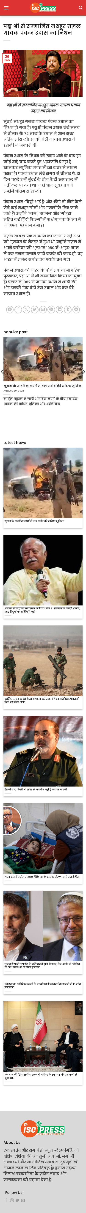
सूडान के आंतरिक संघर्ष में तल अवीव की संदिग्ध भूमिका (34, 521)
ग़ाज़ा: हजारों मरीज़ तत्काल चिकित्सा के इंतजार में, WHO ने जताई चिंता (42, 877)
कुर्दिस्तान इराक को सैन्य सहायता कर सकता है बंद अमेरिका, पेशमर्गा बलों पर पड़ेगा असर (41, 701)
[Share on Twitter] (35, 309)
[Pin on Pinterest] (51, 309)
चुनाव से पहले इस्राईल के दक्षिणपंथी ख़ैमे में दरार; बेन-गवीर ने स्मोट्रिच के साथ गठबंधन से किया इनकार (42, 966)
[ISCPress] (43, 8)
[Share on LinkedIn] (59, 309)
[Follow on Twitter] (17, 1201)
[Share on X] (26, 309)
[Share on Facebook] (18, 309)
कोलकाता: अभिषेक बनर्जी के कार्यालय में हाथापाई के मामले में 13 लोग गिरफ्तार (43, 986)
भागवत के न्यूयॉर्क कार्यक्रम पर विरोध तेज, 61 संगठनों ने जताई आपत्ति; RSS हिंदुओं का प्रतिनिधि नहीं (42, 610)
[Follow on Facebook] (6, 1201)
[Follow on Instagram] (12, 1201)
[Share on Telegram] (76, 309)
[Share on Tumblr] (68, 309)
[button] (6, 7)
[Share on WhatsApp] (10, 309)
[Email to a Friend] (43, 309)
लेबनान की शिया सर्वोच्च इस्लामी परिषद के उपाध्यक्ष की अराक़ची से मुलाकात (41, 1076)
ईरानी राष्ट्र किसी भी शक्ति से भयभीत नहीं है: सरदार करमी (36, 789)
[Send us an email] (23, 1201)
